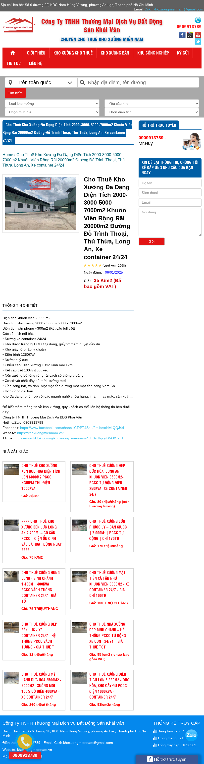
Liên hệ (35, 63)
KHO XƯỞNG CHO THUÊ (73, 53)
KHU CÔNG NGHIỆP (153, 53)
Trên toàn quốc (34, 82)
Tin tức (13, 63)
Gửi (151, 241)
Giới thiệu (36, 53)
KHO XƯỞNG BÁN (115, 53)
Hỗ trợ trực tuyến (169, 759)
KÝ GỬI (183, 53)
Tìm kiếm (15, 93)
